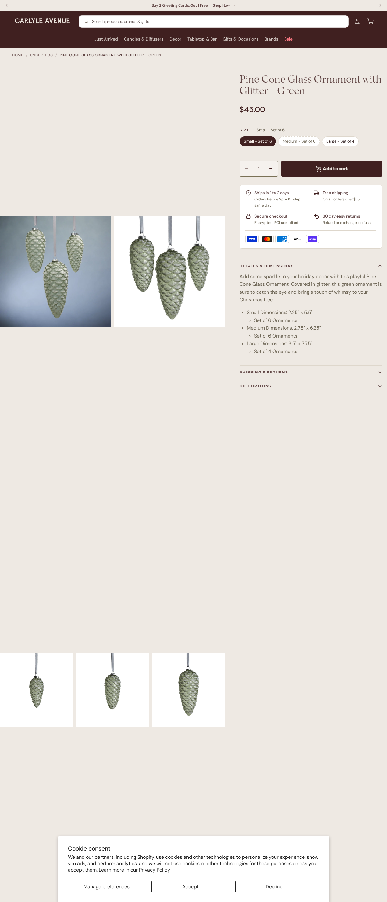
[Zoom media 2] (169, 271)
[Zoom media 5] (188, 690)
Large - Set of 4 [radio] (340, 141)
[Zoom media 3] (36, 690)
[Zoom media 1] (55, 271)
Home (17, 55)
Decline (274, 886)
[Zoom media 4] (112, 690)
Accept (190, 886)
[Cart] (370, 21)
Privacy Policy (154, 870)
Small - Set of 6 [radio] (258, 141)
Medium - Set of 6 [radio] (299, 141)
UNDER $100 (41, 55)
